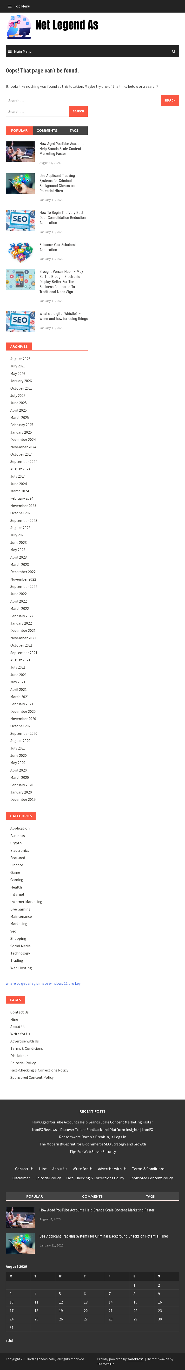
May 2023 (17, 549)
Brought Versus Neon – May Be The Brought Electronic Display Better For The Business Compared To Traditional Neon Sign (61, 281)
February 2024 (21, 498)
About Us (17, 1026)
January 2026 (21, 380)
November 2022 (23, 579)
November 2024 (23, 447)
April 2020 (18, 770)
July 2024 (18, 476)
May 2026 (17, 373)
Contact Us (19, 1012)
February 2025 (21, 424)
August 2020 (20, 740)
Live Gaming (20, 909)
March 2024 (19, 490)
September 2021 (23, 652)
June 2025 (18, 402)
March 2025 (19, 417)
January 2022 (21, 623)
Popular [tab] (19, 130)
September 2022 (23, 586)
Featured (17, 857)
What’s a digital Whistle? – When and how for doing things (64, 316)
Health (16, 887)
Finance (16, 864)
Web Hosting (21, 967)
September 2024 (23, 461)
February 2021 (21, 703)
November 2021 (23, 637)
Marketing (18, 923)
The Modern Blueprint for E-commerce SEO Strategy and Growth (92, 1144)
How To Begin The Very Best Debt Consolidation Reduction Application (63, 217)
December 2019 (23, 799)
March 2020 (19, 777)
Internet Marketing (26, 901)
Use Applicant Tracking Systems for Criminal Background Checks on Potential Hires (57, 183)
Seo (13, 931)
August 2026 (20, 358)
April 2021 (18, 689)
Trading (16, 960)
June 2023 (18, 542)
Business (17, 835)
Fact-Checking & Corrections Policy (39, 1070)
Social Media (20, 945)
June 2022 (18, 593)
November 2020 (23, 718)
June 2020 (18, 755)
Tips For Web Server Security (92, 1151)
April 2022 (18, 601)
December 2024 (23, 439)
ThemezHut (105, 1364)
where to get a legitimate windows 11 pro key (43, 983)
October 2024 (21, 454)
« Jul (9, 1340)
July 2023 (18, 534)
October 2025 (21, 388)
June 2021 (18, 674)
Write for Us (20, 1033)
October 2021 (21, 645)
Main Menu (23, 51)
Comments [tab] (47, 130)
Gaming (16, 879)
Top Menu (22, 6)
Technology (20, 953)
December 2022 (23, 571)
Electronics (19, 850)
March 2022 (19, 608)
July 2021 (18, 667)
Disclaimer (19, 1055)
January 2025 (21, 432)
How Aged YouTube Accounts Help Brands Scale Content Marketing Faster (62, 148)
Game (15, 872)
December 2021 (23, 630)
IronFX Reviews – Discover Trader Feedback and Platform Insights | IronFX (92, 1129)
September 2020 (23, 733)
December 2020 (23, 711)
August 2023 (20, 527)
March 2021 (19, 696)
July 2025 (18, 395)
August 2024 (20, 468)
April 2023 (18, 557)
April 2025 (18, 410)
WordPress (135, 1359)
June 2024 (18, 483)
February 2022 (21, 615)
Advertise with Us (24, 1041)
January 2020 (21, 792)
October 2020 (21, 725)
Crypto (16, 842)
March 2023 (19, 564)
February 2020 (21, 784)
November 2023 (23, 505)
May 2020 (17, 762)
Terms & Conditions (26, 1048)
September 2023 (23, 520)
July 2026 (18, 366)
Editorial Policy (23, 1062)
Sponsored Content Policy (31, 1077)
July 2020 (18, 748)
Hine (14, 1019)
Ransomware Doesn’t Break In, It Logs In (92, 1136)
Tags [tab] (74, 130)
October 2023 (21, 512)
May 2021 (17, 681)
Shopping (18, 938)
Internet (17, 894)
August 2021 (20, 659)
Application (20, 828)
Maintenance (21, 916)
